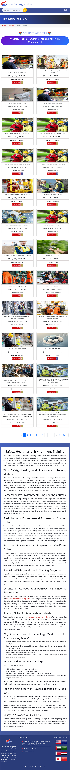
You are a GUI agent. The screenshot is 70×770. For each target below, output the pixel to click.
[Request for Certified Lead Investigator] (22, 82)
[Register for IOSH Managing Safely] (57, 358)
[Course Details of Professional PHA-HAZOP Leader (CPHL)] (17, 125)
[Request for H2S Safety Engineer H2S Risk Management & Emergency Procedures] (57, 328)
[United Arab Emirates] (58, 748)
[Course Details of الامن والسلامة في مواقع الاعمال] (17, 277)
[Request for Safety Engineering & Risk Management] (22, 204)
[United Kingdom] (64, 742)
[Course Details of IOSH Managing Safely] (17, 340)
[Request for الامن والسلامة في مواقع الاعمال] (22, 295)
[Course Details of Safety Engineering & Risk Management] (17, 186)
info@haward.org (29, 752)
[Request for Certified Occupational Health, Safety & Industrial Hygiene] (57, 82)
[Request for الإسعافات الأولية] (57, 295)
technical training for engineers (39, 617)
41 (60, 435)
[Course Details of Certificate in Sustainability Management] (17, 216)
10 (52, 435)
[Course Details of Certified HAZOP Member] (17, 94)
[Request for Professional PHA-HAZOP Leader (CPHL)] (22, 143)
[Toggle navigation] (65, 10)
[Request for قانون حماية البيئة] (57, 265)
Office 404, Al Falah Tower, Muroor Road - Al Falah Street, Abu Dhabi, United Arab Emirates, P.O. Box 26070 (36, 743)
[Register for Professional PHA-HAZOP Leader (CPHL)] (22, 173)
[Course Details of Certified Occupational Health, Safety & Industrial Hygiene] (52, 62)
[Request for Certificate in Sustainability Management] (22, 234)
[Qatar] (58, 753)
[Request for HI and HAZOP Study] (57, 204)
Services (11, 26)
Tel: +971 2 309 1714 (30, 748)
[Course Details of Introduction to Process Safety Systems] (17, 247)
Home (4, 26)
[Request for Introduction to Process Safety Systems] (22, 265)
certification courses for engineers (18, 599)
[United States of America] (58, 742)
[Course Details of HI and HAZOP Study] (52, 186)
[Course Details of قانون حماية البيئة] (52, 247)
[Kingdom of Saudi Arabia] (64, 748)
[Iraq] (64, 753)
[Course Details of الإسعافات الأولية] (52, 277)
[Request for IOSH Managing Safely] (22, 358)
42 (64, 435)
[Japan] (58, 759)
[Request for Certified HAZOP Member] (22, 113)
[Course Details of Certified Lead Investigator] (17, 62)
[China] (64, 759)
